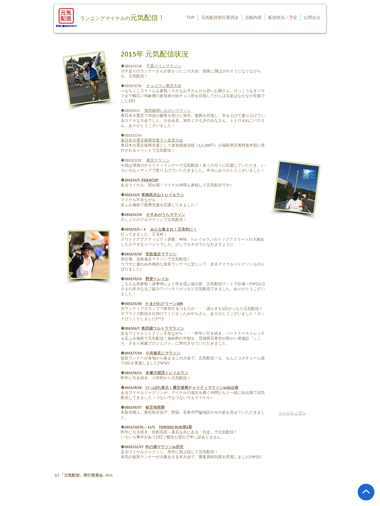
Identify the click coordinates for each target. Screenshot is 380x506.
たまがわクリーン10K (164, 303)
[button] (220, 17)
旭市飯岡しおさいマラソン (167, 110)
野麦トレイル (157, 279)
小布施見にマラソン (163, 353)
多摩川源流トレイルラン (166, 373)
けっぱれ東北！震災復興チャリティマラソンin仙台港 (191, 387)
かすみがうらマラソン (165, 214)
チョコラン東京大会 (163, 85)
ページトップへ (292, 413)
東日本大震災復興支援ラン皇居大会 (152, 140)
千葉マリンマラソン (163, 66)
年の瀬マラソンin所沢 (164, 447)
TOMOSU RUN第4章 (175, 427)
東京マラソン (158, 160)
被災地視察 (155, 407)
